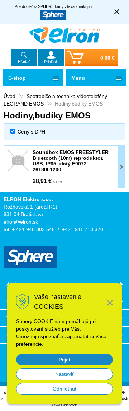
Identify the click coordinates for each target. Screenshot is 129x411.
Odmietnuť (65, 389)
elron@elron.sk (21, 222)
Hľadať (24, 62)
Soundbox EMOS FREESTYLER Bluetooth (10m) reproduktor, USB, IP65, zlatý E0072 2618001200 (71, 160)
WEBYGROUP (64, 404)
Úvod (9, 96)
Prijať (65, 360)
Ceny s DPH (31, 132)
